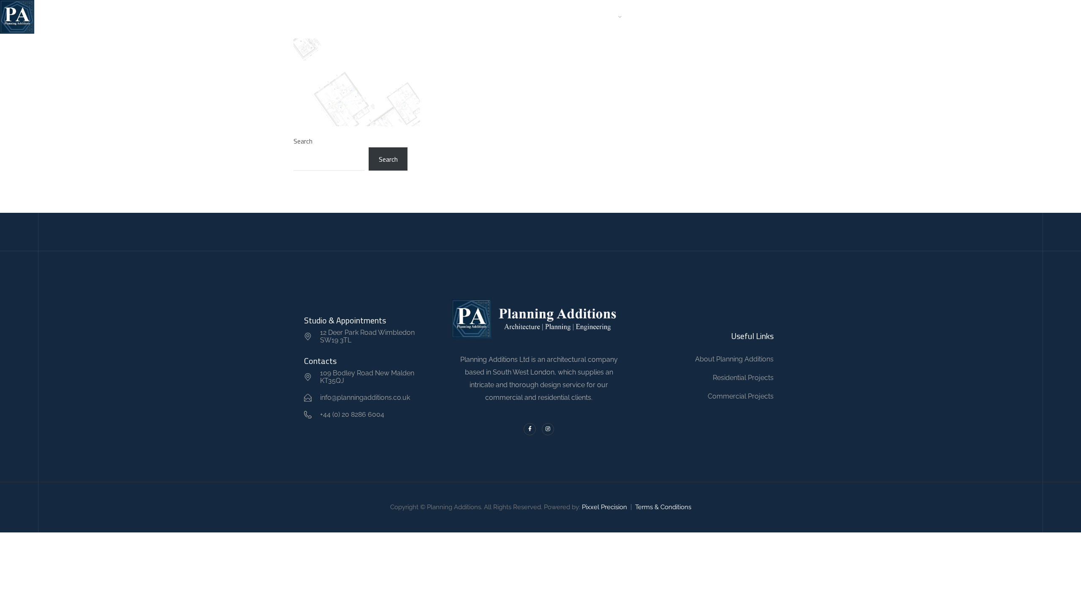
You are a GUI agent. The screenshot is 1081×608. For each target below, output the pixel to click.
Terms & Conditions (663, 507)
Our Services (596, 16)
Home (418, 16)
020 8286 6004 (992, 17)
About (452, 16)
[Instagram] (548, 429)
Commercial (544, 16)
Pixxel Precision (604, 507)
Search (302, 141)
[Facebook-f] (530, 429)
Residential (494, 16)
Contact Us (654, 16)
